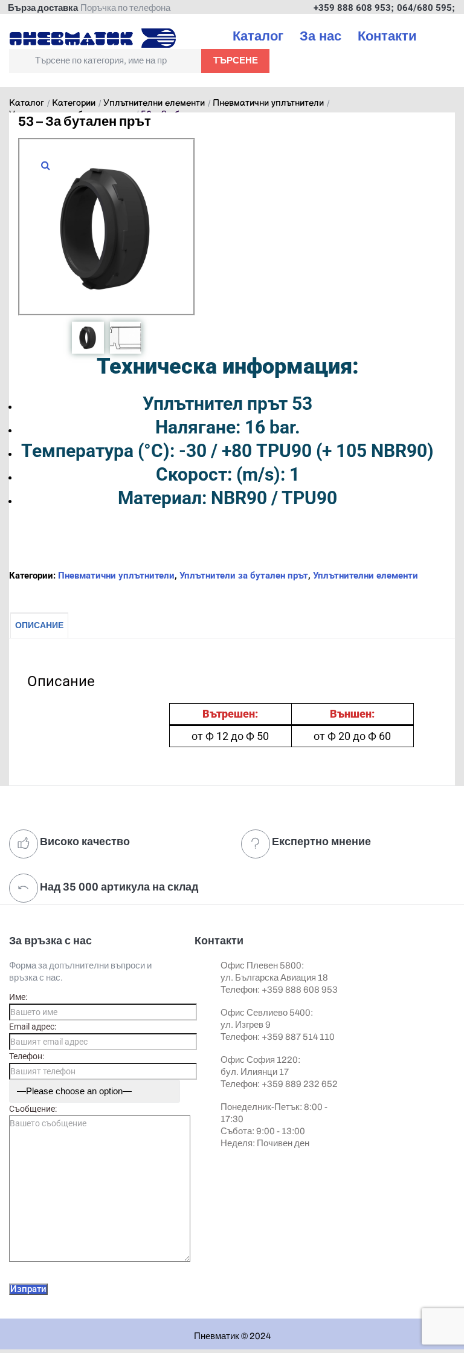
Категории (73, 103)
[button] (45, 165)
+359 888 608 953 (352, 7)
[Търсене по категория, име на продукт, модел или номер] (105, 61)
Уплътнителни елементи (154, 103)
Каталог (26, 103)
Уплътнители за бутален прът (243, 575)
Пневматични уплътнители (268, 103)
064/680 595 (424, 7)
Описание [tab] (39, 625)
